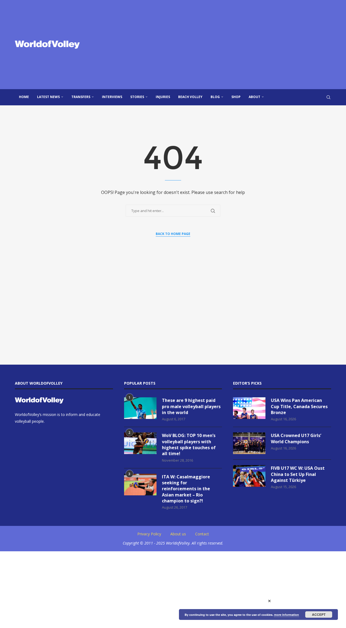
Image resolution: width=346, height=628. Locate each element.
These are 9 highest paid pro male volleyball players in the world (191, 406)
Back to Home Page (173, 233)
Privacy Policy (149, 533)
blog (215, 97)
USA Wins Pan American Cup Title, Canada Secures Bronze (299, 406)
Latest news (48, 97)
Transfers (80, 97)
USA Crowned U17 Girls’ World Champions (296, 438)
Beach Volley (190, 97)
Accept (318, 614)
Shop (236, 97)
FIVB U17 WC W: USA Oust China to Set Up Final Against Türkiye (298, 474)
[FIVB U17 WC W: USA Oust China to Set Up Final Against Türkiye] (249, 476)
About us (178, 533)
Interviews (112, 97)
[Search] (328, 97)
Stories (137, 97)
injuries (163, 97)
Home (24, 97)
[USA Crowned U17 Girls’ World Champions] (249, 443)
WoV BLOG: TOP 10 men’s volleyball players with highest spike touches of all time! (189, 444)
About (254, 97)
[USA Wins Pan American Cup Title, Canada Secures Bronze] (249, 408)
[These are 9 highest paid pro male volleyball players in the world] (140, 408)
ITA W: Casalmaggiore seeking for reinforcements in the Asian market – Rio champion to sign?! (186, 489)
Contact (202, 533)
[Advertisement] (227, 44)
